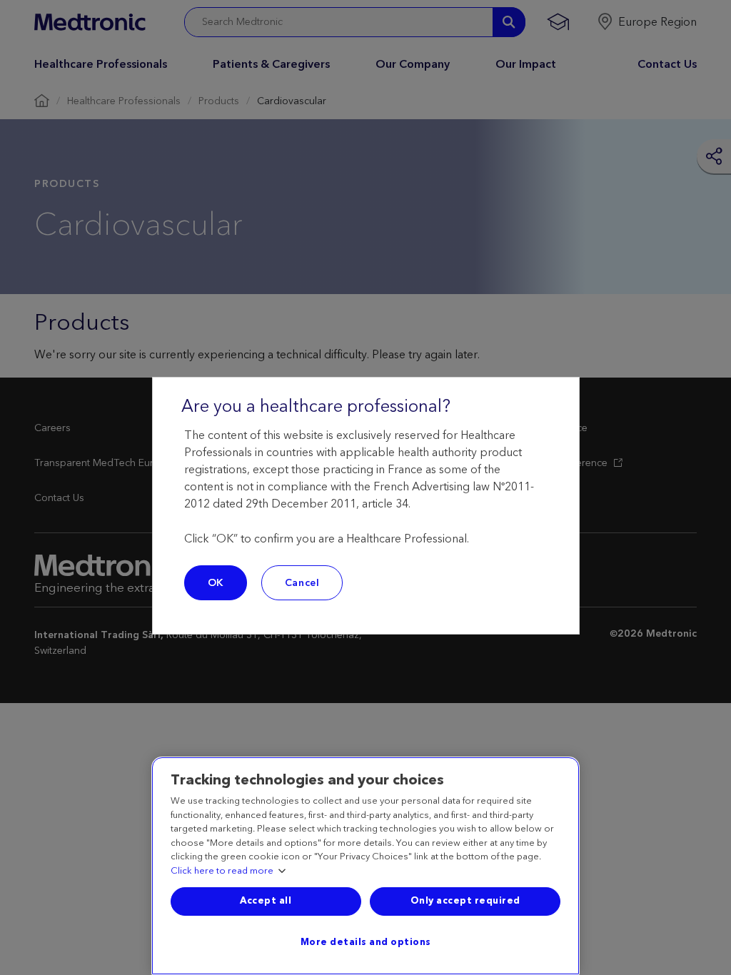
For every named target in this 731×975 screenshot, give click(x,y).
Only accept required (465, 901)
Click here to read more (222, 871)
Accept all (265, 901)
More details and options (366, 942)
